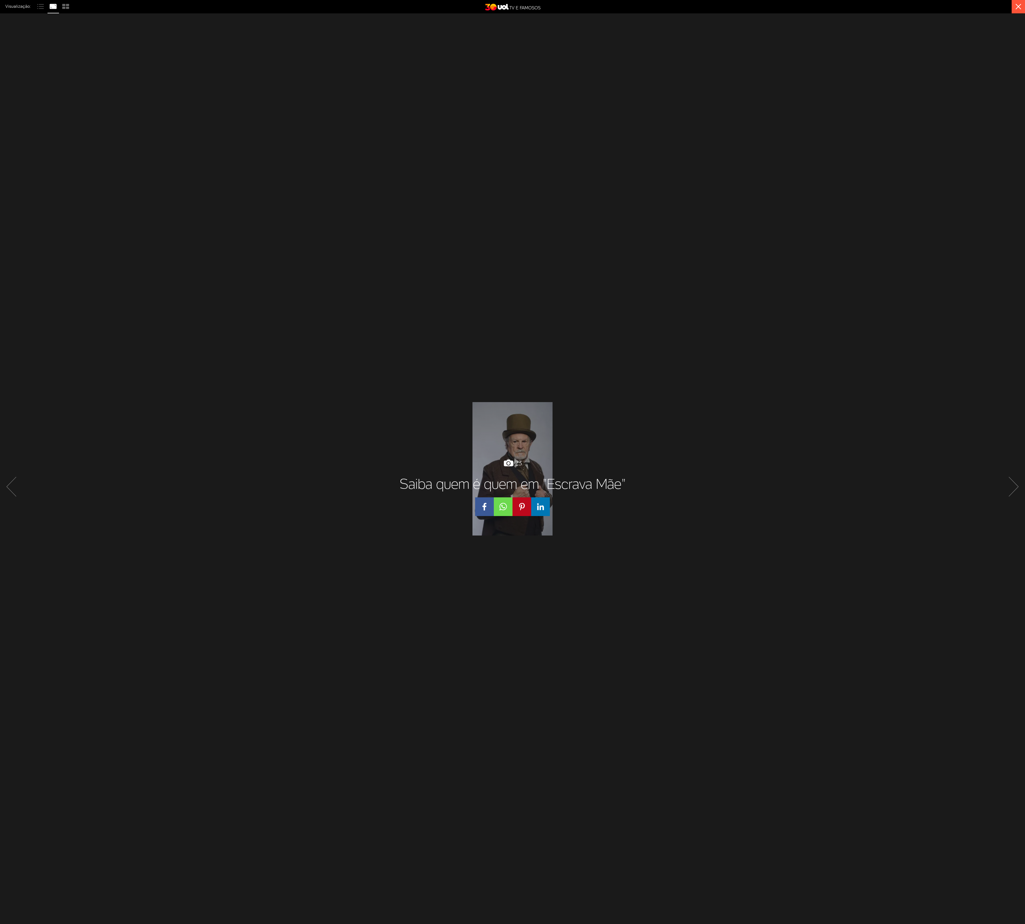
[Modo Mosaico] (65, 6)
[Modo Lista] (41, 6)
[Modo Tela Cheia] (54, 6)
